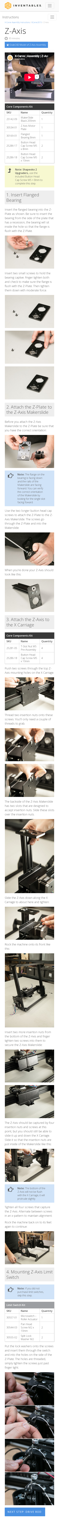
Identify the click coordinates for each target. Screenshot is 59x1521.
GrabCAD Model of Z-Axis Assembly (27, 44)
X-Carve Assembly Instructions (17, 22)
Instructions (10, 17)
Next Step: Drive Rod (25, 1512)
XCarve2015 (36, 22)
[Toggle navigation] (49, 6)
